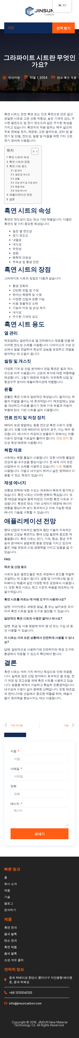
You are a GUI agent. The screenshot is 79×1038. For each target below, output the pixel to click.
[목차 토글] (32, 151)
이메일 (15, 768)
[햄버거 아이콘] (11, 28)
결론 (12, 199)
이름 (14, 751)
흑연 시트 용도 (18, 166)
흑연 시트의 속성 (19, 157)
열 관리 (18, 170)
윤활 (17, 178)
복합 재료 (20, 186)
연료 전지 (62, 438)
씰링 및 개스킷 (22, 174)
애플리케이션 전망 (20, 194)
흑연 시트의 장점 (19, 161)
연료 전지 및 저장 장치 (26, 182)
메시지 (15, 803)
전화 (13, 786)
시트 (59, 466)
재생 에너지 (21, 190)
